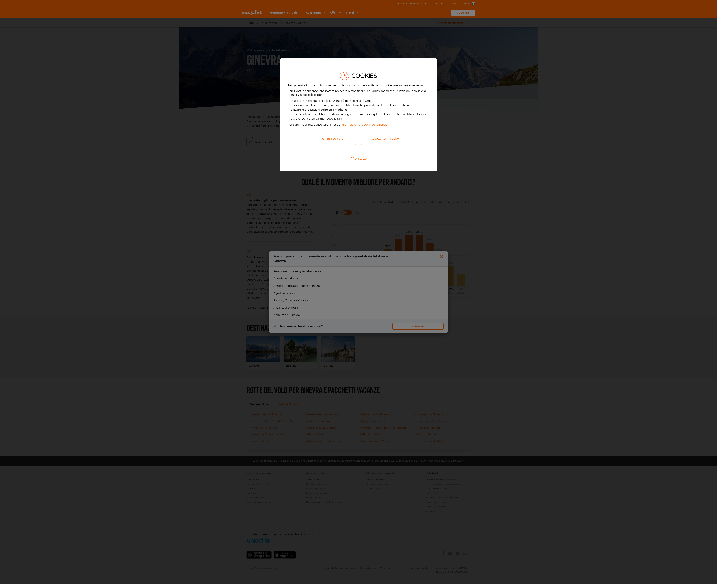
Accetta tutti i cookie (385, 138)
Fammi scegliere (332, 138)
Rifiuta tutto (358, 158)
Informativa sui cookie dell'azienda (364, 124)
